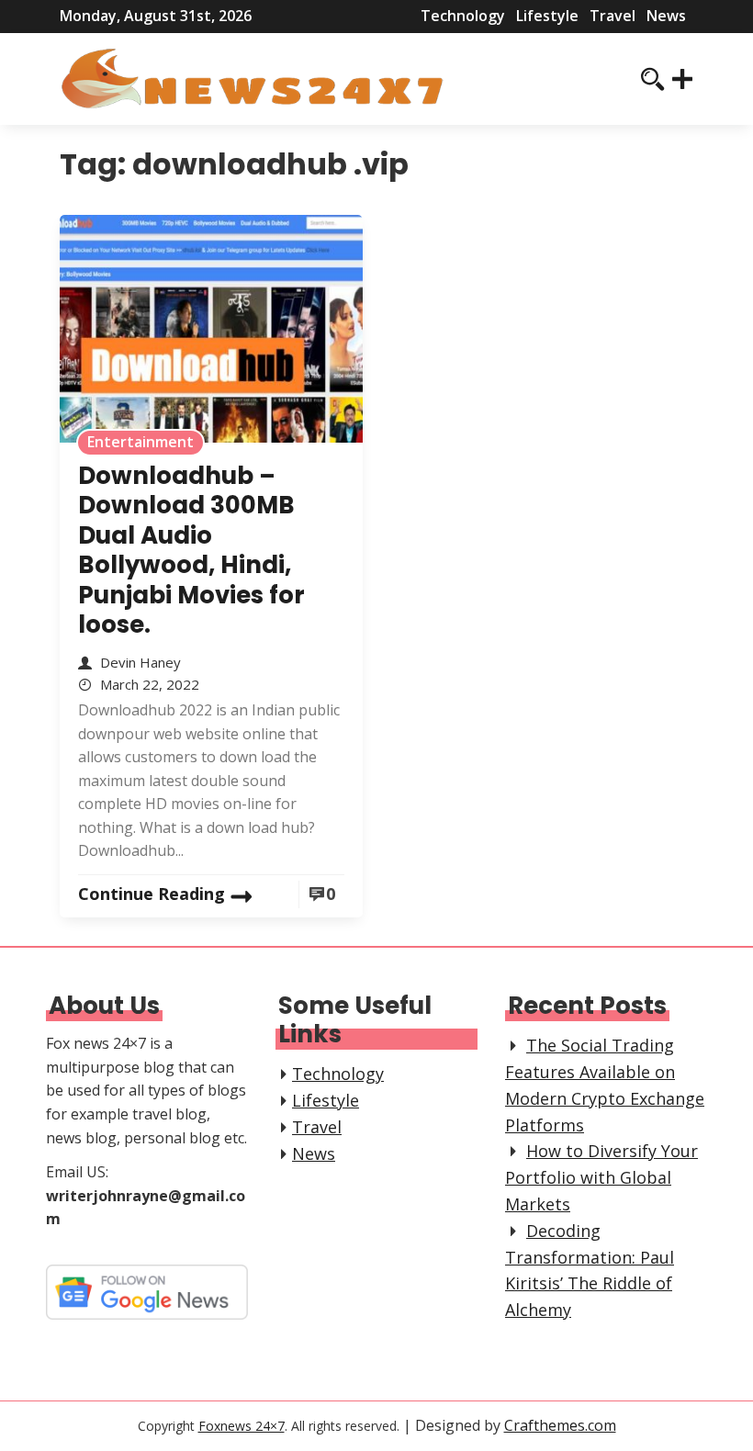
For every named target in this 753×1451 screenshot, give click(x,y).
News (666, 16)
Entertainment (140, 442)
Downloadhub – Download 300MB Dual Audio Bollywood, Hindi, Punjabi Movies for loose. (191, 550)
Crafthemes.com (560, 1425)
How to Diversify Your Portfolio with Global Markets (601, 1177)
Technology (463, 16)
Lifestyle (547, 16)
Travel (612, 16)
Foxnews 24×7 (241, 1425)
